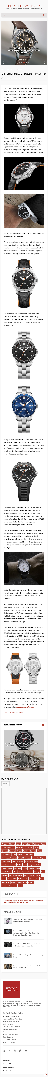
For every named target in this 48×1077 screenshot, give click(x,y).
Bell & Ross (20, 847)
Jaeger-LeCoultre (34, 865)
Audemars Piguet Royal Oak (12, 1019)
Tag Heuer (5, 882)
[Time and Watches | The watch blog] (24, 8)
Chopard (33, 851)
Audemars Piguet (39, 844)
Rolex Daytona (8, 1037)
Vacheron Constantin (9, 886)
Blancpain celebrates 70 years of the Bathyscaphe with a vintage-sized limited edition (24, 50)
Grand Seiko (6, 861)
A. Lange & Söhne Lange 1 (12, 1016)
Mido (15, 872)
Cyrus (40, 851)
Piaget (38, 875)
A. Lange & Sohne (8, 844)
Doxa (14, 854)
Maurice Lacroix (34, 868)
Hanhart (13, 865)
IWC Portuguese (8, 1024)
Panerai (4, 875)
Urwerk (30, 882)
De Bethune (6, 854)
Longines (17, 868)
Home (2, 69)
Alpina (19, 844)
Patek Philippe (29, 875)
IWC (25, 865)
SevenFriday (34, 879)
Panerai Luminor (8, 1032)
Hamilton (5, 865)
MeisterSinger (7, 872)
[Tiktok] (20, 1051)
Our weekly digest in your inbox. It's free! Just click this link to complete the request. (23, 901)
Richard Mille (12, 879)
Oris (42, 872)
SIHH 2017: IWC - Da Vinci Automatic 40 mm (23, 766)
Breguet (5, 851)
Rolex (20, 879)
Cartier (25, 851)
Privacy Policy (8, 1067)
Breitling (12, 851)
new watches (10, 69)
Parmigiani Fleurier (16, 875)
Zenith (20, 886)
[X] (9, 1051)
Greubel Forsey (18, 861)
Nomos (30, 872)
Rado (4, 879)
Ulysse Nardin (22, 882)
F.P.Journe (29, 854)
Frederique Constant (9, 858)
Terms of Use (8, 1064)
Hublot (19, 865)
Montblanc (22, 872)
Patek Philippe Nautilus (10, 1034)
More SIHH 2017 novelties (13, 713)
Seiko (26, 879)
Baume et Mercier (8, 847)
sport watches (20, 69)
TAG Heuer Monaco (9, 1040)
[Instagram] (4, 1051)
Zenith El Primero (9, 1042)
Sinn (41, 879)
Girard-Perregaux (24, 858)
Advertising (7, 1060)
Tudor (13, 882)
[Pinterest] (15, 1051)
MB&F (25, 868)
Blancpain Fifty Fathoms (11, 1021)
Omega (37, 872)
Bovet (37, 847)
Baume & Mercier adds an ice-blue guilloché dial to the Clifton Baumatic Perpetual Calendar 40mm (26, 933)
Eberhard (20, 854)
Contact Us (7, 1071)
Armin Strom (27, 844)
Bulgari (19, 851)
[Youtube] (26, 1051)
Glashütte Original (38, 858)
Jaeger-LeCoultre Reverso (11, 1027)
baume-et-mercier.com (25, 707)
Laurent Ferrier (7, 868)
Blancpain (29, 847)
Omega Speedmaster (10, 1029)
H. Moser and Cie (31, 861)
